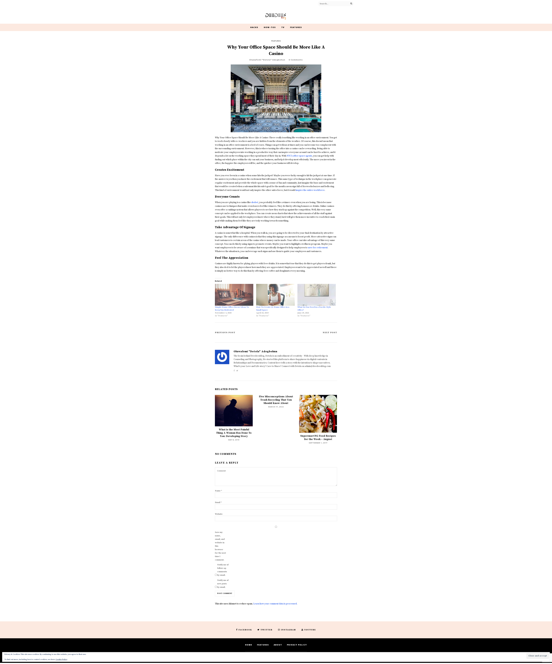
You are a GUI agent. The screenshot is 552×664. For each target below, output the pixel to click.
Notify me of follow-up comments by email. (223, 569)
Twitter (266, 630)
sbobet (254, 202)
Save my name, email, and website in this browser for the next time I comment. (220, 546)
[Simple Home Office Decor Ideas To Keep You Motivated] (234, 295)
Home (248, 644)
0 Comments (296, 60)
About (278, 644)
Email (218, 502)
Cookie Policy (61, 659)
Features (296, 27)
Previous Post (225, 332)
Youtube (310, 630)
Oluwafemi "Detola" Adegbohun (267, 60)
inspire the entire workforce (310, 190)
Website (219, 514)
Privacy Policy (297, 644)
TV (282, 27)
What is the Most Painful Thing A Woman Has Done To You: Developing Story (234, 433)
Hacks (254, 27)
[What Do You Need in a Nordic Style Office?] (316, 295)
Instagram (288, 630)
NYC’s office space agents (299, 156)
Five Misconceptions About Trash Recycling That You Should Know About (276, 400)
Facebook (245, 630)
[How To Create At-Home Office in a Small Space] (275, 295)
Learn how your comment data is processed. (275, 603)
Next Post (330, 332)
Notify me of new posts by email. (223, 583)
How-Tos (270, 27)
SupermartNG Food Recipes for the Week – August (318, 437)
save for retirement (318, 247)
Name (218, 491)
